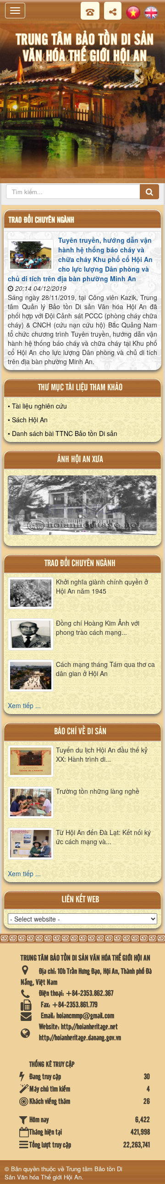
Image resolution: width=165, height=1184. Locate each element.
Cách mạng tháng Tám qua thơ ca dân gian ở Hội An (105, 669)
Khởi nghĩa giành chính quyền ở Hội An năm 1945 (102, 586)
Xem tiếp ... (24, 705)
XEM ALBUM (82, 508)
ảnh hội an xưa (80, 460)
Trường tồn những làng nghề (97, 791)
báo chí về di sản (80, 732)
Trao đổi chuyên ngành (80, 563)
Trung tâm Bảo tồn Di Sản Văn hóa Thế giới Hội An (63, 1173)
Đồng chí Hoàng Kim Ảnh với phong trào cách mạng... (97, 627)
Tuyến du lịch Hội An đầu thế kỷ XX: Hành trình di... (102, 754)
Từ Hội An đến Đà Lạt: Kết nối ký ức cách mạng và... (103, 837)
